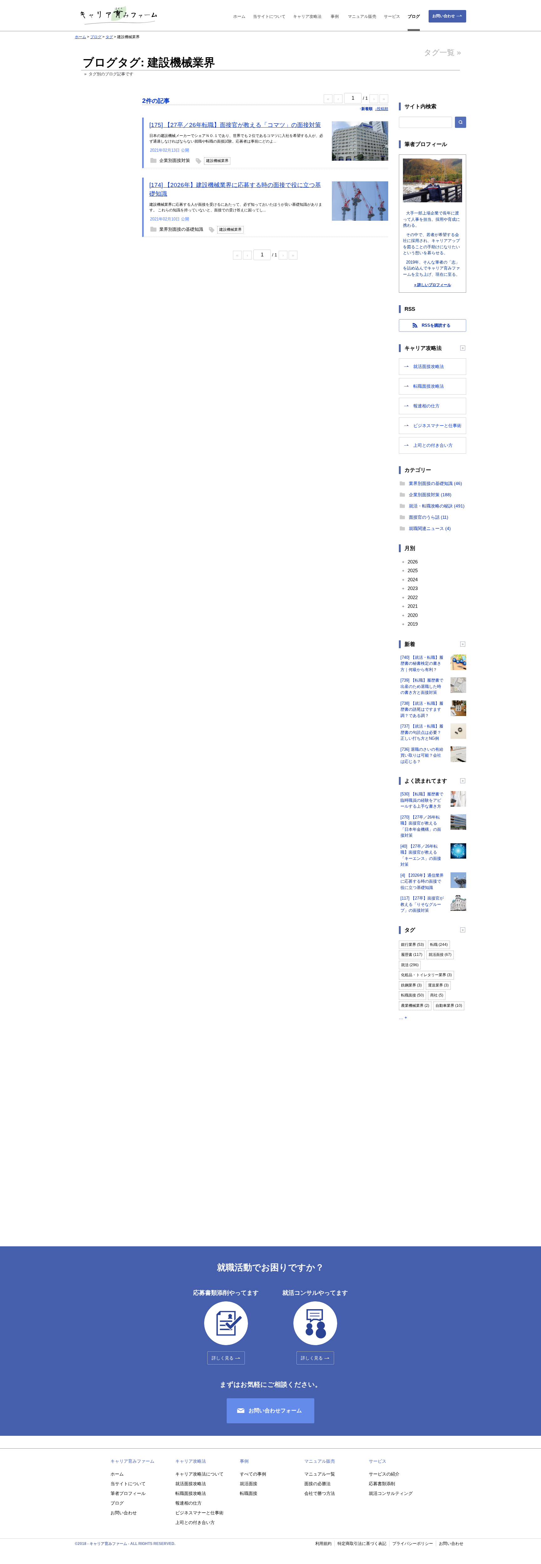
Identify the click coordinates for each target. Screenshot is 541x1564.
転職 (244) (439, 944)
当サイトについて (269, 16)
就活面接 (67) (440, 954)
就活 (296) (410, 965)
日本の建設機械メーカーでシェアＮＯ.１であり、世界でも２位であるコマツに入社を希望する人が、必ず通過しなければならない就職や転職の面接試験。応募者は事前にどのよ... (236, 139)
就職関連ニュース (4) (430, 528)
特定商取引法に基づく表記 (361, 1543)
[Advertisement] (103, 201)
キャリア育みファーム (132, 1461)
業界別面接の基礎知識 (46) (435, 483)
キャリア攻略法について (199, 1473)
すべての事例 (253, 1473)
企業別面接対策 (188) (430, 494)
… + (403, 1017)
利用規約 (323, 1543)
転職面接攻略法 (428, 386)
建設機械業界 (217, 161)
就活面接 (248, 1483)
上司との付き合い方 (433, 445)
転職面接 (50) (412, 995)
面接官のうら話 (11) (428, 517)
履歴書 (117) (411, 954)
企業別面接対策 (174, 160)
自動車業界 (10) (448, 1005)
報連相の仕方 (426, 405)
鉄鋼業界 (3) (411, 985)
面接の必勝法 (317, 1483)
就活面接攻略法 (428, 366)
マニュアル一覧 (319, 1473)
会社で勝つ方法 (319, 1493)
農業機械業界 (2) (415, 1005)
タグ (109, 37)
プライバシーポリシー (412, 1543)
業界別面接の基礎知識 (181, 229)
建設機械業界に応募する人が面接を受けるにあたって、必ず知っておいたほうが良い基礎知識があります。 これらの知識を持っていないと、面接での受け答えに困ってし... (235, 207)
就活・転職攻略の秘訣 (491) (437, 505)
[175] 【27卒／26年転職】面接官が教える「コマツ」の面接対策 (235, 125)
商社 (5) (436, 995)
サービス (392, 16)
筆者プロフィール (128, 1493)
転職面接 (248, 1493)
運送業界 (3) (438, 985)
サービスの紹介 (384, 1473)
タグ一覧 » (442, 52)
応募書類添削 (382, 1483)
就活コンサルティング (391, 1493)
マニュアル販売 (362, 16)
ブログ (414, 16)
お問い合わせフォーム (275, 1411)
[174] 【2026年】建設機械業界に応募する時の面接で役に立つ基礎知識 (235, 189)
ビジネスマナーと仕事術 (437, 425)
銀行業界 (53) (412, 944)
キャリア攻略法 (307, 16)
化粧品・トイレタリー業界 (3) (426, 975)
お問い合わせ (443, 16)
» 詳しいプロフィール (432, 285)
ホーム (239, 16)
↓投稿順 (381, 109)
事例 (335, 16)
